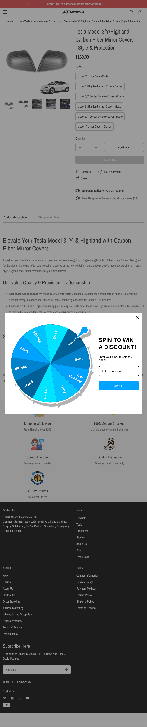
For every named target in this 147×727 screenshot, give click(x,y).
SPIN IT (119, 385)
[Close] (137, 317)
